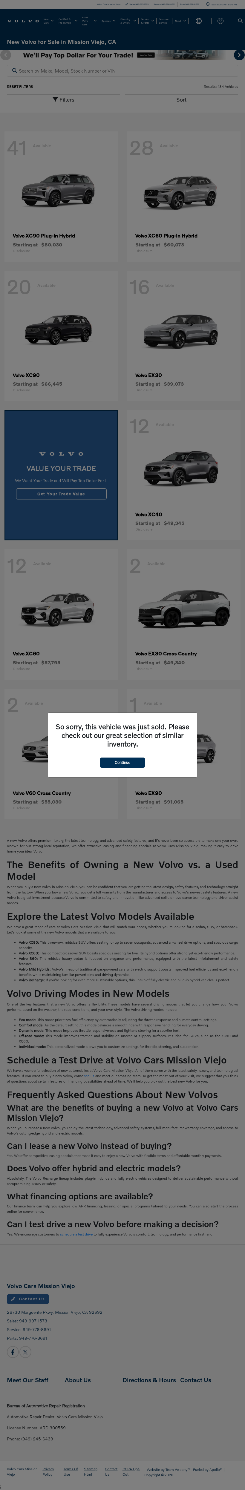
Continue (122, 762)
